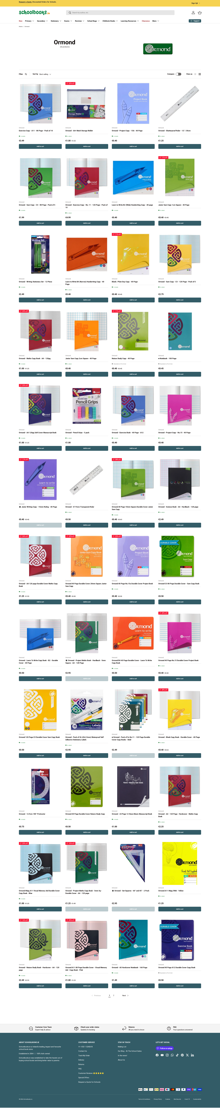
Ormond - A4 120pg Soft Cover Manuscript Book (37, 433)
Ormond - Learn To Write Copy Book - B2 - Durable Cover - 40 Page (38, 661)
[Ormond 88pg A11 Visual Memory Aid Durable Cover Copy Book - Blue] (40, 863)
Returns (81, 1064)
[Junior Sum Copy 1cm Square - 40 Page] (179, 177)
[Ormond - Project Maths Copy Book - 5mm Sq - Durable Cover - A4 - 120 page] (86, 863)
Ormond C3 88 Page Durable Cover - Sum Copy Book (178, 584)
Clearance (146, 21)
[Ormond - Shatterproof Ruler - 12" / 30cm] (179, 103)
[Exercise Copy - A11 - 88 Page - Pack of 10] (40, 103)
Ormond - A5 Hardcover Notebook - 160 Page (129, 968)
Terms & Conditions (144, 1099)
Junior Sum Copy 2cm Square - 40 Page (80, 358)
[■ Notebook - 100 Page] (179, 331)
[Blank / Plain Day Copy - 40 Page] (133, 254)
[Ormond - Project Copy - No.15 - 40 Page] (179, 405)
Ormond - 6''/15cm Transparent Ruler (79, 507)
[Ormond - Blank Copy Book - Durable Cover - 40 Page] (179, 709)
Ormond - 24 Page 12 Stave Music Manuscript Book (132, 814)
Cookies (167, 1099)
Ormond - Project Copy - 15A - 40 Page (127, 131)
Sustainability (197, 1099)
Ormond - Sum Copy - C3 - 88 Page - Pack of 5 (37, 205)
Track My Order (84, 1056)
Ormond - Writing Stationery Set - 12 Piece (35, 282)
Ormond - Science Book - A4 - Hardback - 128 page (178, 507)
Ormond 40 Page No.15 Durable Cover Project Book (178, 660)
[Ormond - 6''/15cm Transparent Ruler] (86, 479)
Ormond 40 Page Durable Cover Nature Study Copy (85, 814)
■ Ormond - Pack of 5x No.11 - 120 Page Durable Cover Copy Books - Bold (131, 738)
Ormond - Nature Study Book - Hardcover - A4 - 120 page (39, 969)
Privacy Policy (158, 1099)
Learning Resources (128, 21)
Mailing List (122, 1047)
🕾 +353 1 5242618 (85, 1047)
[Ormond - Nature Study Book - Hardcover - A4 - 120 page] (40, 940)
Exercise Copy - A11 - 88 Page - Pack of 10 (36, 131)
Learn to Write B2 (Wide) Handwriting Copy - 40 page (132, 205)
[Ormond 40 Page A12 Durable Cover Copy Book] (179, 940)
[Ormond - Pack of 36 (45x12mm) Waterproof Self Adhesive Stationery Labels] (86, 709)
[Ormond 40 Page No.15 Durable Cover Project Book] (179, 633)
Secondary (41, 21)
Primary (28, 21)
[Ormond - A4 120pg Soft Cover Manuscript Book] (40, 405)
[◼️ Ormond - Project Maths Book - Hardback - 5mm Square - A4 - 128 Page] (86, 633)
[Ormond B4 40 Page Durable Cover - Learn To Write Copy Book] (133, 633)
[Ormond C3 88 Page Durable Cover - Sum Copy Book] (179, 556)
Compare (170, 74)
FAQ (79, 1069)
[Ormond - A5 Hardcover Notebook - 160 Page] (133, 940)
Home (20, 26)
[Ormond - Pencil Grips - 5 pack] (86, 405)
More (154, 21)
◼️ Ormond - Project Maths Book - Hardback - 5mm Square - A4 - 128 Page (85, 661)
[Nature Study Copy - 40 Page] (133, 331)
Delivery (81, 1060)
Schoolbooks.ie (27, 1099)
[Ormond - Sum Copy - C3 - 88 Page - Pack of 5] (40, 177)
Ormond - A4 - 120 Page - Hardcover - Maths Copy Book (178, 815)
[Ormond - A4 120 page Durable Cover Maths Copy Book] (40, 556)
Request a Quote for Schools (89, 1082)
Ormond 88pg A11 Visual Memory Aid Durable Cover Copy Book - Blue (39, 892)
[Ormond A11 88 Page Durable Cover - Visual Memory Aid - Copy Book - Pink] (86, 940)
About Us (121, 1060)
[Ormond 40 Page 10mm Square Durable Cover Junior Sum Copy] (133, 479)
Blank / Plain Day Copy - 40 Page (125, 282)
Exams (66, 21)
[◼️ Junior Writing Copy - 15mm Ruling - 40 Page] (40, 479)
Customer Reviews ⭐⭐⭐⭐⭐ (91, 1073)
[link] (96, 995)
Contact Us (82, 1051)
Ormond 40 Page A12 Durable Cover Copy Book (176, 968)
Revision (78, 21)
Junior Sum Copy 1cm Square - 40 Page (173, 205)
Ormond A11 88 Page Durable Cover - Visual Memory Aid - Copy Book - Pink (86, 969)
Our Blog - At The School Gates (130, 1051)
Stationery (55, 21)
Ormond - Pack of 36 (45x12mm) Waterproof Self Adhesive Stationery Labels (84, 738)
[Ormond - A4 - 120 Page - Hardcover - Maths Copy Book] (179, 786)
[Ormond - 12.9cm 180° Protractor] (40, 786)
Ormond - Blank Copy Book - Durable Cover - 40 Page (179, 737)
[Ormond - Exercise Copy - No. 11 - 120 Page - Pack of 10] (86, 177)
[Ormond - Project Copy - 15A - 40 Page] (133, 103)
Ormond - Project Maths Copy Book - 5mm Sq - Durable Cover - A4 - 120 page (83, 892)
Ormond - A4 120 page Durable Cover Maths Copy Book (38, 585)
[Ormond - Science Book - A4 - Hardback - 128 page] (179, 479)
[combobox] (120, 12)
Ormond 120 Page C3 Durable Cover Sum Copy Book (39, 737)
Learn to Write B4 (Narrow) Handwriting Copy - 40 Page (84, 283)
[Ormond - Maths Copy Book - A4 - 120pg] (40, 331)
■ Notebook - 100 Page (167, 358)
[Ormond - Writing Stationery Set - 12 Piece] (40, 254)
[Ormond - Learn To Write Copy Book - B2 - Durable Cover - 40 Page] (40, 633)
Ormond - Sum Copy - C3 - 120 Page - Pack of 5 (177, 282)
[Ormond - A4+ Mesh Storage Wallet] (86, 103)
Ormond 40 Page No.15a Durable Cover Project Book (132, 584)
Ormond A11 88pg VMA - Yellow (170, 891)
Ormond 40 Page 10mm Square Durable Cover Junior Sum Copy (132, 508)
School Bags (92, 21)
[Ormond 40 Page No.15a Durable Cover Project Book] (133, 556)
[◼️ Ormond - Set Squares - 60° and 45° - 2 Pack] (133, 863)
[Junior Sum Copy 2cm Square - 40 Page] (86, 331)
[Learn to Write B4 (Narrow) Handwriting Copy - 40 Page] (86, 254)
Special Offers (83, 1078)
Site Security (177, 1099)
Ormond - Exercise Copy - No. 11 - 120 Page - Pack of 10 (86, 206)
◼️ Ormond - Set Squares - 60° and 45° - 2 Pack (130, 891)
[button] (199, 12)
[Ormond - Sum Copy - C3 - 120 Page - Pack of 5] (179, 254)
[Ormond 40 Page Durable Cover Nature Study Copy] (86, 786)
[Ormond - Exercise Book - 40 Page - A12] (133, 405)
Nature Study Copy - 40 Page (123, 358)
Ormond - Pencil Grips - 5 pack (77, 433)
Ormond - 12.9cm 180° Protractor (32, 814)
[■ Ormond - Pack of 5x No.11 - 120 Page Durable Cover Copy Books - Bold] (133, 709)
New (20, 21)
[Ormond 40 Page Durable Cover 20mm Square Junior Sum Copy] (86, 556)
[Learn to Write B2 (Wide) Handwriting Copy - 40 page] (133, 177)
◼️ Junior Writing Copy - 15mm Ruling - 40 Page (38, 507)
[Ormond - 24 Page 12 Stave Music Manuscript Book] (133, 786)
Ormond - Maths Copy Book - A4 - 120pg (35, 358)
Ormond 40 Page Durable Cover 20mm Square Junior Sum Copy (86, 585)
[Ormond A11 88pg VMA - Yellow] (179, 863)
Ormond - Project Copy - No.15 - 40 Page (174, 433)
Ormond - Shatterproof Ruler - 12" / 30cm (174, 131)
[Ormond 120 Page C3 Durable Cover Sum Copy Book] (40, 709)
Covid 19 (187, 1099)
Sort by (35, 74)
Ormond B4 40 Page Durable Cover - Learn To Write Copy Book (132, 661)
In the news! (122, 1056)
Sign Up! (194, 3)
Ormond (27, 26)
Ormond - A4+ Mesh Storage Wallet (79, 131)
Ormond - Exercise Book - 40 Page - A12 (127, 433)
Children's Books (109, 21)
